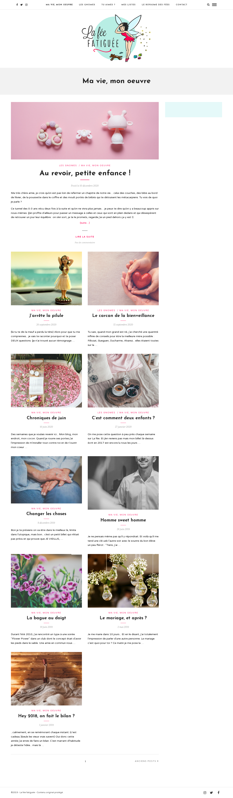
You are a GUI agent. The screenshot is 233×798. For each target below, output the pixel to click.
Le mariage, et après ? (123, 618)
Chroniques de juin (46, 418)
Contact (181, 5)
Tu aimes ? (108, 5)
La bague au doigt (46, 618)
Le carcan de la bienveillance (123, 316)
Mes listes (128, 5)
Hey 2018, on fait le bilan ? (46, 716)
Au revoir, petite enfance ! (85, 173)
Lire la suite (85, 237)
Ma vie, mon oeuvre (59, 5)
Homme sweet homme (123, 520)
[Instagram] (26, 4)
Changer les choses (46, 514)
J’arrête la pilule (46, 316)
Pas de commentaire (85, 242)
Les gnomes (87, 5)
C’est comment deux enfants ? (123, 418)
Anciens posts (145, 761)
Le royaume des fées (156, 5)
